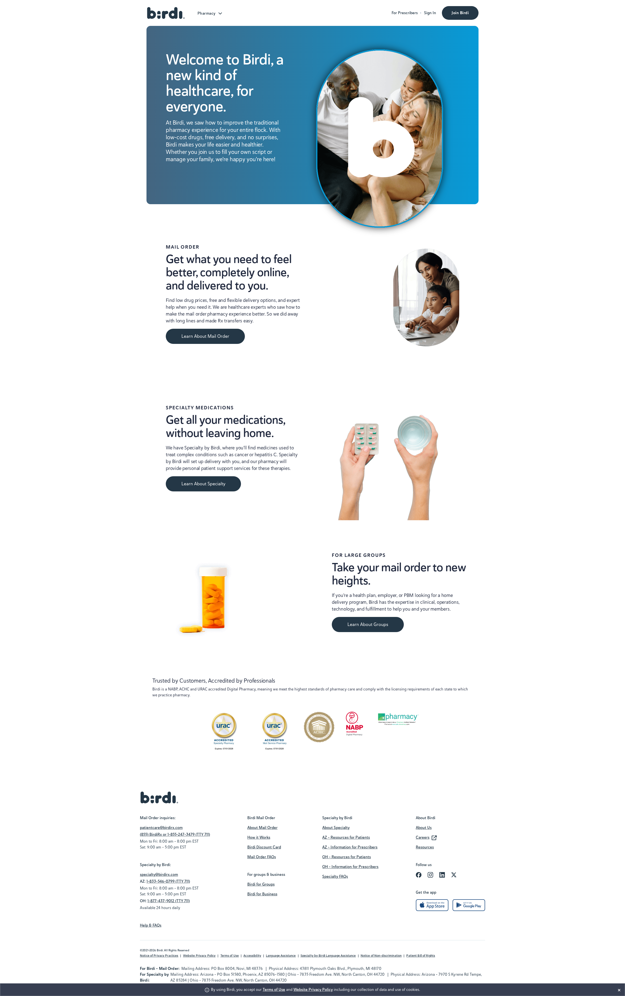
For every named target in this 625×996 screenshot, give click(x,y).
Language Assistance (281, 956)
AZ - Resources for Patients (346, 837)
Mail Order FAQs (261, 856)
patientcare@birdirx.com (161, 827)
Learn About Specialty (203, 484)
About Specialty (336, 827)
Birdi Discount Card (264, 847)
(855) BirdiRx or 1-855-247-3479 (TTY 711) (175, 834)
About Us (424, 827)
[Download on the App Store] (432, 904)
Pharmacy (207, 13)
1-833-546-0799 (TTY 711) (168, 881)
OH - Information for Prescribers (350, 866)
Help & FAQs (150, 925)
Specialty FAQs (335, 876)
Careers (422, 837)
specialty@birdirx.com (159, 874)
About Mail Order (262, 827)
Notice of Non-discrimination (381, 956)
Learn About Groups (367, 624)
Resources (425, 847)
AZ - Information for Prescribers (349, 847)
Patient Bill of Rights (420, 956)
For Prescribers (405, 12)
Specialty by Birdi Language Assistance (328, 956)
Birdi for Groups (261, 884)
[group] (175, 844)
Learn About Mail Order (205, 336)
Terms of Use (229, 956)
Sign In (430, 12)
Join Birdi (460, 12)
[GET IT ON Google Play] (468, 904)
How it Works (258, 837)
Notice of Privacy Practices (159, 956)
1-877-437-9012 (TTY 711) (168, 900)
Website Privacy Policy (199, 956)
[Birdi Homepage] (166, 13)
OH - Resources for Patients (346, 856)
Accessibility (252, 956)
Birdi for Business (262, 894)
